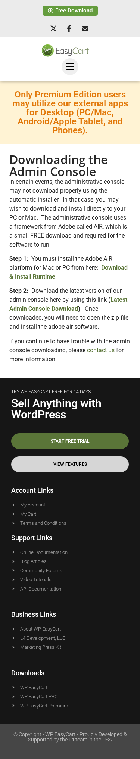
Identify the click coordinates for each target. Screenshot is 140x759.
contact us (101, 350)
